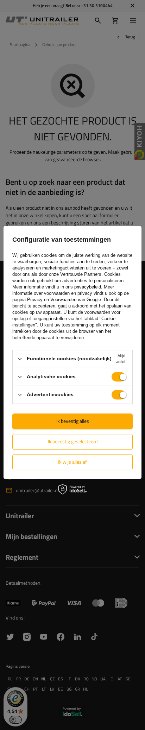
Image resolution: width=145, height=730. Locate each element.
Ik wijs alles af (72, 461)
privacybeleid (87, 287)
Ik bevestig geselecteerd (72, 441)
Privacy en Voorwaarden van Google (64, 299)
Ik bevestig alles (72, 421)
